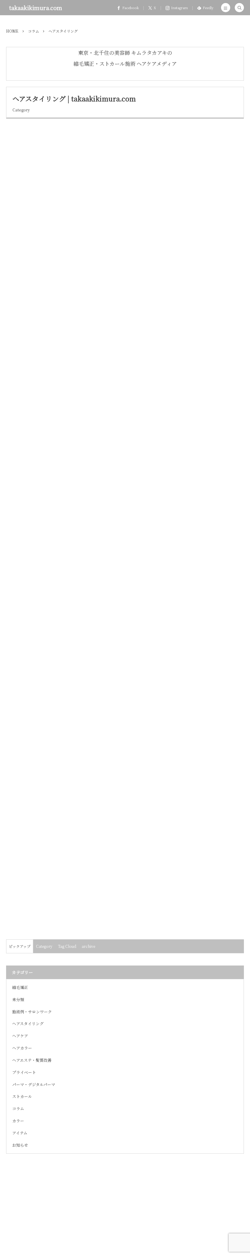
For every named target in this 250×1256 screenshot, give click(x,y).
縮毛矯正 (20, 987)
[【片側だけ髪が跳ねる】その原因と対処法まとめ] (58, 738)
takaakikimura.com (35, 8)
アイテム (19, 1133)
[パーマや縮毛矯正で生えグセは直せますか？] (58, 334)
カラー (18, 1121)
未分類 (18, 999)
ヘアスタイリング (24, 135)
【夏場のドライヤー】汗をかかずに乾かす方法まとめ (71, 149)
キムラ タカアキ (225, 243)
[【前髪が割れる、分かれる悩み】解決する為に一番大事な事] (58, 468)
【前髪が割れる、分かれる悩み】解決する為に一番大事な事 (78, 419)
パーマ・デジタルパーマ (33, 1084)
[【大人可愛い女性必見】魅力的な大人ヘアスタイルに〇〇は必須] (58, 873)
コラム (18, 1108)
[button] (225, 7)
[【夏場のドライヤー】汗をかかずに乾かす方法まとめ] (58, 199)
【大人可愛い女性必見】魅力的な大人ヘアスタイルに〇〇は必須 (83, 823)
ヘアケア (20, 1036)
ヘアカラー (22, 1048)
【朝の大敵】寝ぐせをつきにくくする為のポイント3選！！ (77, 554)
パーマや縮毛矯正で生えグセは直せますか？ (61, 284)
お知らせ (20, 1145)
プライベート (24, 1072)
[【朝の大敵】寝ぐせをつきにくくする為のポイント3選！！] (58, 603)
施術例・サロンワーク (32, 1012)
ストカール (22, 1096)
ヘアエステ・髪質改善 (32, 1060)
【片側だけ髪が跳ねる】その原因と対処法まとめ (66, 689)
